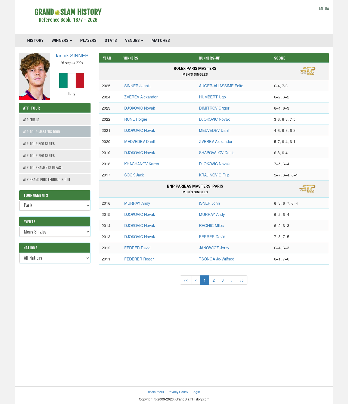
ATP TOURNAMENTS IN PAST (43, 167)
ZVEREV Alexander (141, 97)
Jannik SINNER (72, 55)
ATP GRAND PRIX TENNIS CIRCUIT (46, 179)
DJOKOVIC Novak (139, 108)
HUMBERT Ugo (212, 97)
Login (196, 391)
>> (242, 280)
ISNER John (209, 203)
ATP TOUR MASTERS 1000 (41, 131)
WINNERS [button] (60, 40)
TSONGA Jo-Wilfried (216, 259)
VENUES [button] (133, 40)
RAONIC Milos (211, 225)
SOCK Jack (134, 175)
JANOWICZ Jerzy (214, 247)
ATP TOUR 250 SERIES (39, 155)
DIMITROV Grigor (214, 108)
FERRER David (212, 236)
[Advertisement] (214, 17)
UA (327, 8)
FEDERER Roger (139, 259)
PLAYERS (88, 40)
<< (186, 280)
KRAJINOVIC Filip (214, 175)
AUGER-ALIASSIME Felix (221, 85)
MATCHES (160, 40)
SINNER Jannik (137, 85)
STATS (111, 40)
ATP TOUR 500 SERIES (39, 143)
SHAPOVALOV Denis (216, 152)
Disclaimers (155, 391)
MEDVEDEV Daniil (214, 130)
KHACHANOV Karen (141, 163)
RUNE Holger (135, 119)
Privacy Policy (177, 391)
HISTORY (35, 40)
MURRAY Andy (137, 203)
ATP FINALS (31, 119)
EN (321, 8)
